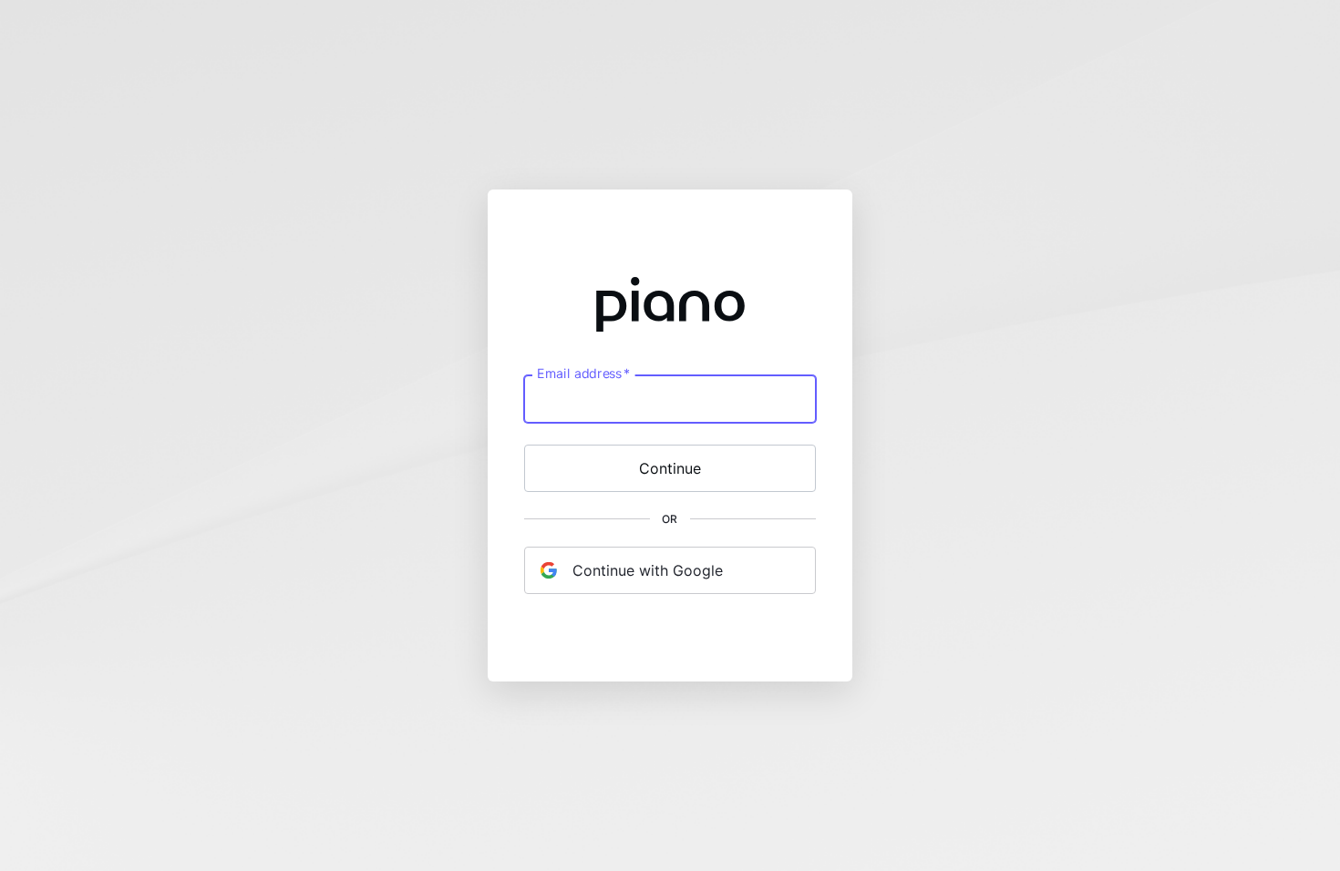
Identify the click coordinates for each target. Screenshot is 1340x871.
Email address (583, 373)
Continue (670, 468)
